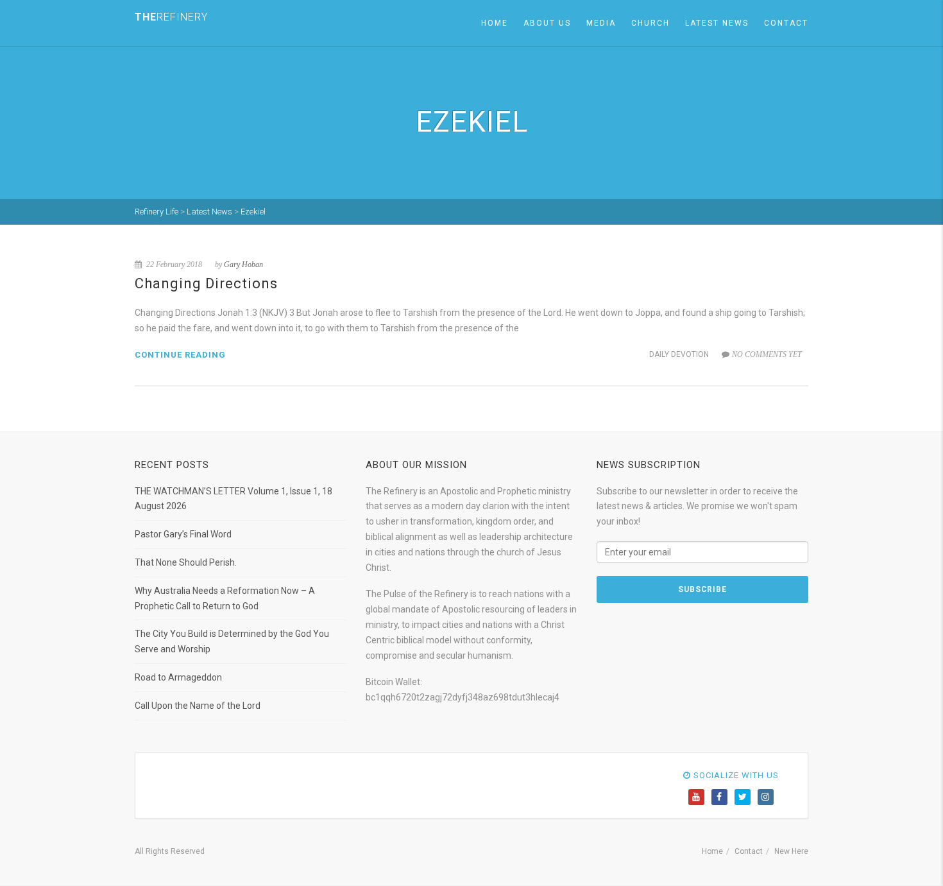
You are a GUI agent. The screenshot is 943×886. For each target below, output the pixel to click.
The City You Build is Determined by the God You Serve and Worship (232, 641)
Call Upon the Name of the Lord (197, 705)
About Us (547, 23)
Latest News (717, 23)
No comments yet (767, 354)
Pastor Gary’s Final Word (183, 534)
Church (650, 23)
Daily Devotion (679, 354)
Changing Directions (206, 283)
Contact (786, 23)
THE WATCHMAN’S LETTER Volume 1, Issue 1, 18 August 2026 (233, 499)
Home (494, 23)
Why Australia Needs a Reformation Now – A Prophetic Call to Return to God (225, 598)
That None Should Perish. (186, 562)
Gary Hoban (243, 264)
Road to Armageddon (178, 677)
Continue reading (180, 355)
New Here (791, 851)
